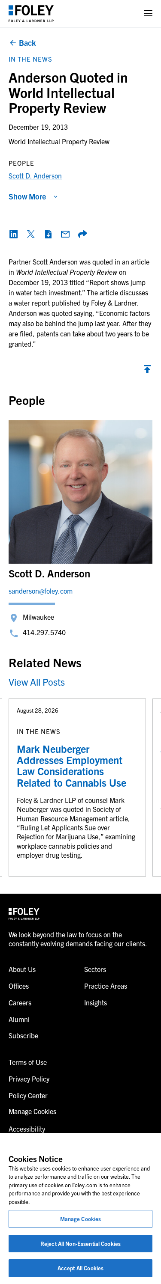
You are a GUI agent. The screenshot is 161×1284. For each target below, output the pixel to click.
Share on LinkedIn (14, 234)
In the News (30, 59)
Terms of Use (28, 1062)
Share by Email (65, 234)
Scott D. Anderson (35, 175)
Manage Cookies (80, 1218)
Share (82, 234)
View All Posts (37, 681)
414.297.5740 (44, 632)
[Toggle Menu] (148, 13)
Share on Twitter (31, 234)
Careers (20, 1002)
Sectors (95, 969)
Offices (19, 985)
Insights (95, 1002)
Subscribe (23, 1035)
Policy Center (28, 1095)
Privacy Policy (29, 1078)
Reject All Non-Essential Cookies (80, 1243)
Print (48, 234)
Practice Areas (105, 985)
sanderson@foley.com (41, 590)
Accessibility (27, 1128)
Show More (27, 196)
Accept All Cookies (80, 1268)
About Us (22, 969)
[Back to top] (147, 371)
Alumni (19, 1019)
